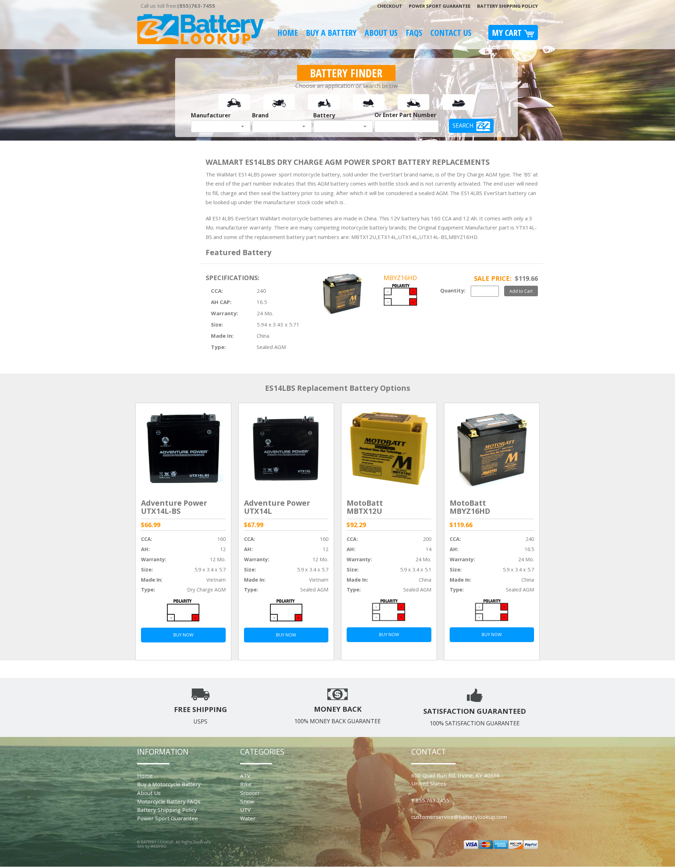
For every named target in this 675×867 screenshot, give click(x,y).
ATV (245, 775)
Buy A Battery (331, 32)
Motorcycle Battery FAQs (168, 801)
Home (287, 32)
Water (248, 818)
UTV (245, 809)
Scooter (250, 792)
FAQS (414, 32)
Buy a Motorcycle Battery (169, 784)
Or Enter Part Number (405, 115)
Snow (247, 801)
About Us (381, 32)
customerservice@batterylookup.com (459, 816)
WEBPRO (158, 846)
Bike (245, 784)
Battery (324, 115)
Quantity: (452, 290)
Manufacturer (211, 115)
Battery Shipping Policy (507, 6)
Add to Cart (521, 291)
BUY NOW (183, 635)
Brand (260, 115)
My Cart (508, 32)
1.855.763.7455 (430, 800)
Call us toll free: (178, 5)
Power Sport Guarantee (439, 6)
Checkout (389, 6)
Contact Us (450, 32)
